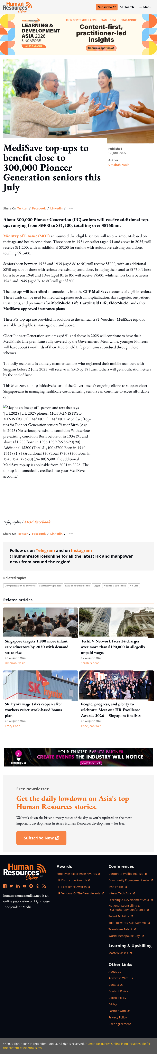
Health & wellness (115, 585)
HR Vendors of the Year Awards (79, 893)
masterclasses (120, 953)
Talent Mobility (121, 916)
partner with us (119, 1011)
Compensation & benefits (20, 585)
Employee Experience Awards (77, 874)
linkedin (56, 208)
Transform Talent (122, 929)
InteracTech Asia (122, 893)
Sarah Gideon (90, 663)
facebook (39, 208)
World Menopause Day (124, 936)
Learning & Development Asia (129, 900)
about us (115, 971)
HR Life (134, 585)
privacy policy (118, 1017)
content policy (118, 991)
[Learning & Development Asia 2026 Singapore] (78, 34)
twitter (22, 208)
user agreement (120, 1024)
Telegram (45, 550)
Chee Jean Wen (91, 726)
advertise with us (121, 978)
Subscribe (108, 7)
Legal (96, 585)
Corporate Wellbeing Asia (126, 874)
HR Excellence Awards (72, 887)
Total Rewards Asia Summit (128, 923)
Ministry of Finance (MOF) (26, 235)
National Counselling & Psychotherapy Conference (127, 908)
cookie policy (117, 998)
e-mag (113, 1004)
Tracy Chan (12, 726)
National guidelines (77, 585)
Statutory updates (50, 585)
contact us (116, 985)
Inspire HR (118, 887)
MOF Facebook (37, 522)
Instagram (81, 550)
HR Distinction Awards (72, 880)
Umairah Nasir (118, 165)
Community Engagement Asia (129, 880)
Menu (147, 7)
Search (129, 7)
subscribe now (45, 839)
